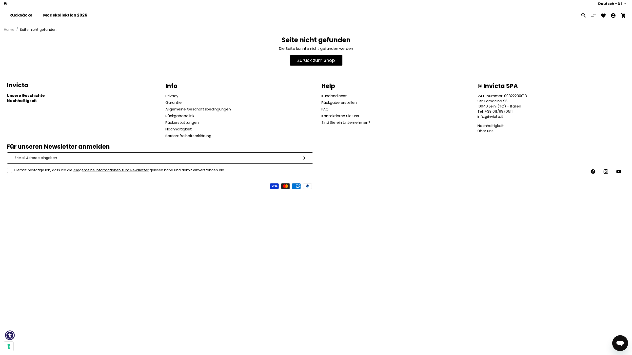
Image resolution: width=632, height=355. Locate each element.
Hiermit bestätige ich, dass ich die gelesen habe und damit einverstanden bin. (119, 170)
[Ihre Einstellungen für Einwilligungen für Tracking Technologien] (8, 346)
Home (9, 29)
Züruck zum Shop (316, 60)
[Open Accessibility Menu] (10, 335)
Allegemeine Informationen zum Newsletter (111, 170)
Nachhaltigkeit (490, 125)
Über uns (485, 130)
